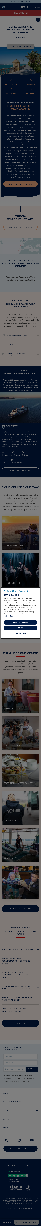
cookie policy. (8, 616)
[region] (20, 613)
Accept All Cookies (20, 622)
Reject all (20, 628)
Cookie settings (20, 633)
